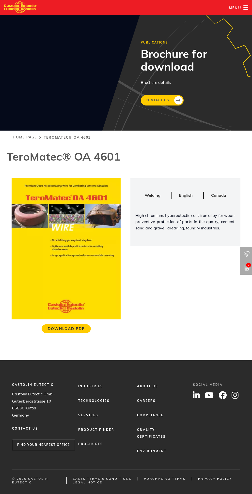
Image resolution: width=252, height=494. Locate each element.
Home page (25, 137)
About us (147, 386)
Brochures (90, 444)
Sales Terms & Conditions (102, 478)
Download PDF (66, 328)
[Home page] (20, 4)
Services (88, 415)
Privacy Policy (215, 478)
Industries (90, 386)
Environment (152, 451)
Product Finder (96, 430)
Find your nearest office (43, 445)
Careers (146, 401)
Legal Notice (87, 482)
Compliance (150, 415)
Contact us (157, 100)
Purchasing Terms (165, 478)
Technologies (94, 401)
